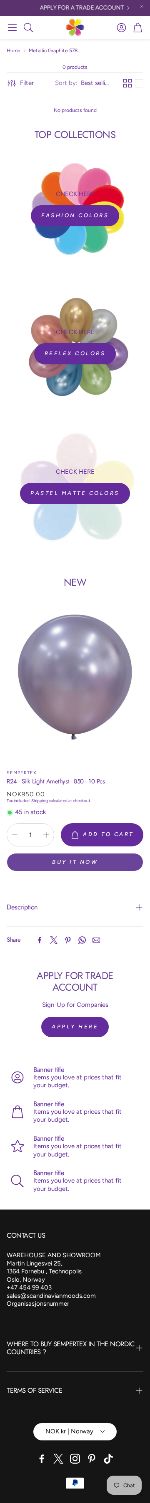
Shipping (39, 800)
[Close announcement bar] (141, 6)
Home (13, 50)
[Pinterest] (68, 940)
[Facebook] (39, 940)
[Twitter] (54, 940)
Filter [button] (27, 83)
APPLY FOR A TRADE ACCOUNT (77, 8)
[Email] (96, 940)
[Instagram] (75, 1459)
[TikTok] (108, 1459)
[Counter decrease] (14, 834)
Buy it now (75, 862)
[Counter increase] (46, 834)
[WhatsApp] (82, 940)
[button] (12, 27)
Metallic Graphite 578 (53, 50)
